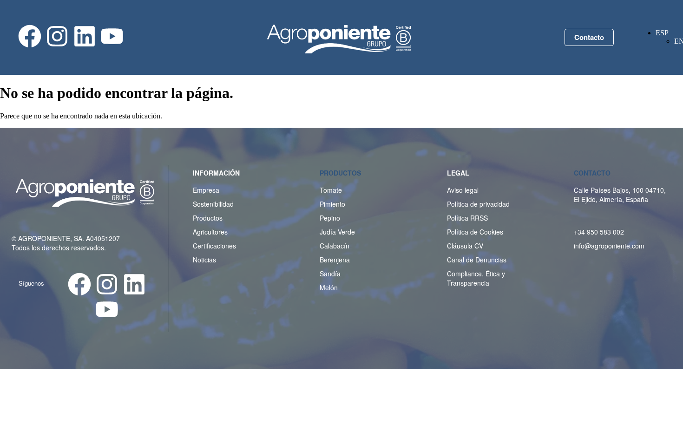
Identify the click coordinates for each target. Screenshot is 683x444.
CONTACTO (592, 172)
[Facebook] (29, 36)
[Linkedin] (84, 36)
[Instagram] (57, 36)
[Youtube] (112, 36)
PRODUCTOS (340, 172)
